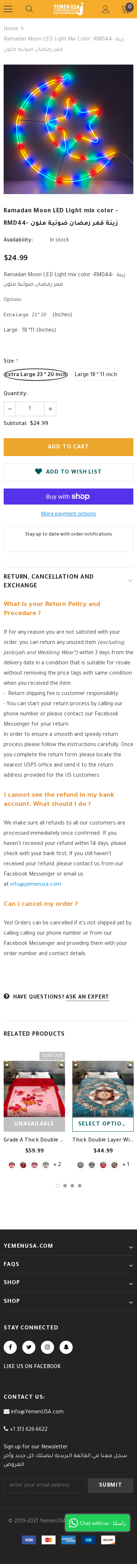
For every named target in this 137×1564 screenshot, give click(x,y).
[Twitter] (28, 1347)
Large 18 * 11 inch (96, 375)
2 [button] (65, 1186)
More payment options (68, 515)
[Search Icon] (29, 9)
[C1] (80, 1165)
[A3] (34, 1165)
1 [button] (58, 1186)
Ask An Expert (87, 998)
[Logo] (68, 8)
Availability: (18, 241)
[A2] (23, 1165)
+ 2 (57, 1165)
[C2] (92, 1165)
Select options (104, 1124)
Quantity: (16, 394)
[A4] (46, 1165)
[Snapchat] (66, 1347)
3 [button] (72, 1186)
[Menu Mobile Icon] (8, 9)
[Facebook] (10, 1347)
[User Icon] (106, 9)
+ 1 (125, 1165)
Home (11, 29)
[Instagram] (47, 1347)
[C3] (103, 1165)
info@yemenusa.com (35, 885)
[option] (68, 129)
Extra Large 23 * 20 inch (35, 375)
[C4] (114, 1165)
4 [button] (79, 1186)
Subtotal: (15, 424)
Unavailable (34, 1124)
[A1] (12, 1165)
